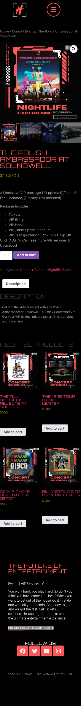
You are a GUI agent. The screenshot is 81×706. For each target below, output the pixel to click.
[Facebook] (22, 651)
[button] (74, 49)
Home (4, 31)
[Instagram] (58, 651)
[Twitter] (34, 651)
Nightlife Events (60, 270)
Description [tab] (16, 284)
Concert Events (23, 31)
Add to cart (26, 255)
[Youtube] (46, 651)
